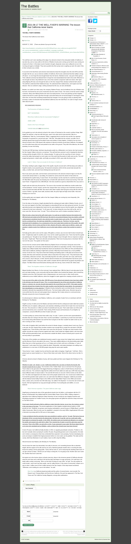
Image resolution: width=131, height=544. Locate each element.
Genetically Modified (95, 106)
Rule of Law (92, 181)
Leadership (92, 159)
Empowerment (93, 89)
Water (46, 29)
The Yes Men (94, 229)
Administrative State (96, 45)
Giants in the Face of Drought (36, 124)
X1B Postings (93, 277)
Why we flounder (94, 322)
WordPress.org (93, 294)
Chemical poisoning (96, 114)
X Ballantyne (93, 268)
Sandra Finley (32, 480)
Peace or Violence (26, 16)
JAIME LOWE (31, 121)
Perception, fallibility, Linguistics (99, 150)
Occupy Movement (95, 71)
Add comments (80, 29)
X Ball (91, 265)
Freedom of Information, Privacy (99, 146)
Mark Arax (27, 40)
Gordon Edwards (95, 213)
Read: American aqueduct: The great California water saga (44, 388)
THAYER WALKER (33, 128)
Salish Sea (94, 254)
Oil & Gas (93, 96)
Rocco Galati (94, 227)
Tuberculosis (94, 135)
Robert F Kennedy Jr (96, 225)
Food (91, 99)
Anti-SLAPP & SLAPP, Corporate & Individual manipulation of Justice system (99, 185)
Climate (91, 40)
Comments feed (93, 292)
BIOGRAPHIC (45, 128)
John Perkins (94, 215)
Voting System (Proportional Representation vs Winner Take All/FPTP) (97, 239)
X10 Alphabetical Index (95, 271)
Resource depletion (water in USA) (41, 16)
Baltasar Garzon (95, 202)
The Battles (30, 6)
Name (28, 511)
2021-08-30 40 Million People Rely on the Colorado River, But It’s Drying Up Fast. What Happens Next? (74, 533)
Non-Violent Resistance (97, 69)
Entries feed (93, 290)
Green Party (92, 110)
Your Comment (29, 488)
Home (91, 299)
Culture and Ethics (94, 83)
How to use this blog (95, 308)
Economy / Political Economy (97, 85)
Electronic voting (97, 77)
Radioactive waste (97, 94)
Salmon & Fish (94, 100)
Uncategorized (93, 235)
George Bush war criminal (97, 162)
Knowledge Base (94, 141)
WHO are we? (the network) (96, 307)
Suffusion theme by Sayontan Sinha (102, 539)
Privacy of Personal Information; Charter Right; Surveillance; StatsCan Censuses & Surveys (99, 192)
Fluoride (93, 125)
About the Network (94, 301)
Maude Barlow (94, 223)
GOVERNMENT (93, 108)
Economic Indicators (96, 86)
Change (92, 38)
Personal (92, 177)
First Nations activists (96, 212)
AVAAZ (93, 200)
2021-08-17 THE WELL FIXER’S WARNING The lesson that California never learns (54, 26)
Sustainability (93, 231)
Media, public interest (96, 148)
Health (91, 112)
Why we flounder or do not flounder (98, 263)
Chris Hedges (94, 204)
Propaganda (94, 152)
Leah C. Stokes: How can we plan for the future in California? (45, 162)
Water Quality (94, 261)
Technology (92, 233)
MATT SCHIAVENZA (33, 113)
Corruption (94, 188)
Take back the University (97, 156)
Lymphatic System (95, 127)
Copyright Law (94, 144)
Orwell (94, 154)
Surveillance (94, 196)
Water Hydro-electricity (96, 259)
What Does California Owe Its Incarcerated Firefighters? (43, 117)
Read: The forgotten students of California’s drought (42, 266)
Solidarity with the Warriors (96, 198)
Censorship (94, 142)
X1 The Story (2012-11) (95, 269)
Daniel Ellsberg (95, 206)
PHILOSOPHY (93, 179)
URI (29, 520)
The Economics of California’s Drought (38, 109)
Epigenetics (94, 123)
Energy (91, 91)
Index (94, 248)
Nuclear (93, 92)
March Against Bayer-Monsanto (100, 116)
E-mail (28, 516)
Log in (91, 288)
